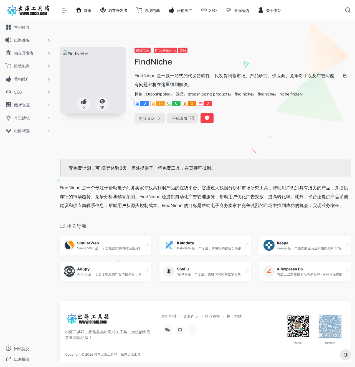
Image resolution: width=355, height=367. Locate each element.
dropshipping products (208, 94)
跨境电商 (142, 50)
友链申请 (169, 316)
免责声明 (191, 316)
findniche (266, 94)
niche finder (290, 94)
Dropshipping (165, 50)
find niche (243, 94)
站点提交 (212, 316)
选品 (182, 50)
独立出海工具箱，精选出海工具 (117, 354)
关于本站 (234, 316)
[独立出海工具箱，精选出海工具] (87, 320)
